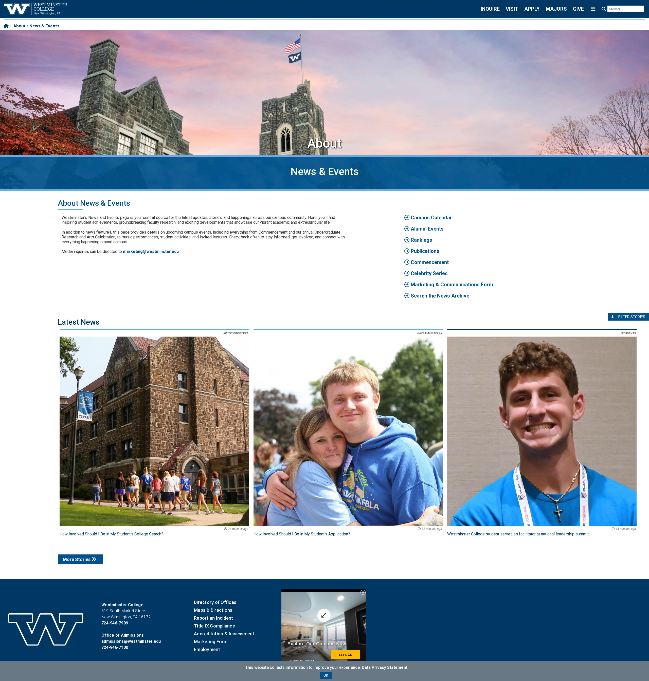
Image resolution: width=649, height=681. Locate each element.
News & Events (44, 25)
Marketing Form (211, 641)
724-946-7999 (114, 623)
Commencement (429, 262)
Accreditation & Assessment (224, 633)
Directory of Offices (215, 602)
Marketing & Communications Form (451, 285)
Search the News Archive (439, 296)
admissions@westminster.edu (131, 641)
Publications (424, 251)
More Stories (77, 559)
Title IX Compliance (214, 625)
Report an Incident (213, 618)
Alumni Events (426, 229)
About (19, 25)
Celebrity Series (428, 273)
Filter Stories (631, 317)
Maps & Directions (213, 610)
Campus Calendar (430, 218)
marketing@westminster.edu (151, 251)
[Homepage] (6, 25)
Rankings (420, 240)
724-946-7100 (114, 647)
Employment (207, 649)
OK (325, 675)
